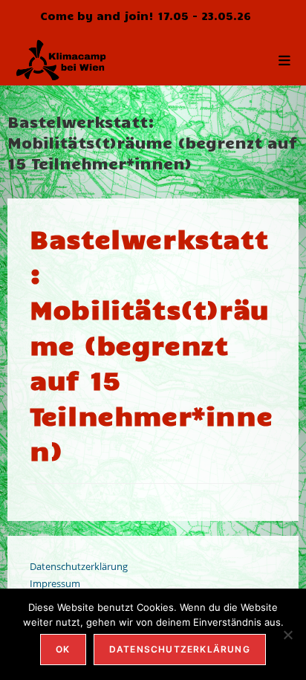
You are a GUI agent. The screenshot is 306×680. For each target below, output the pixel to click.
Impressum (55, 583)
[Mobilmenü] (285, 59)
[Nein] (287, 634)
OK (63, 649)
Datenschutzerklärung (79, 566)
